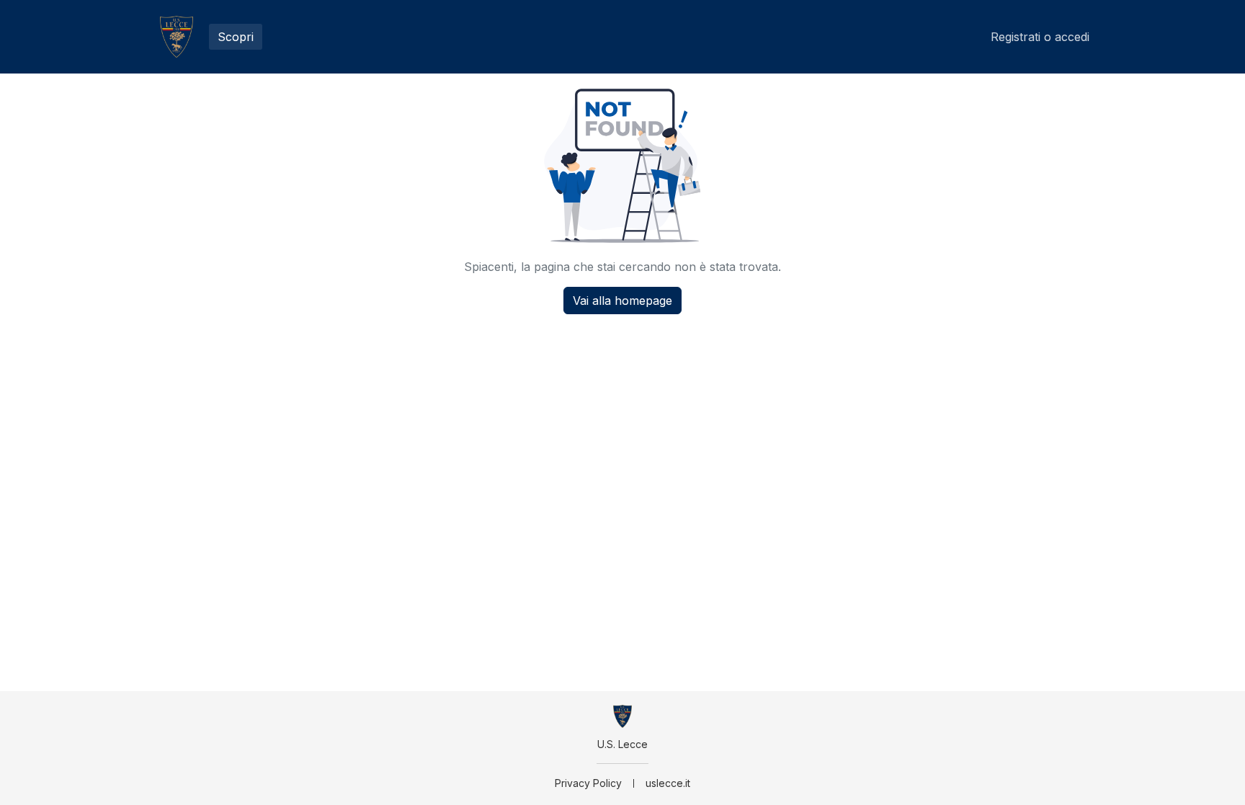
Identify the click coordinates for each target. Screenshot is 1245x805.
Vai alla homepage (622, 300)
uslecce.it (668, 783)
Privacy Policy (588, 783)
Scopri (236, 37)
